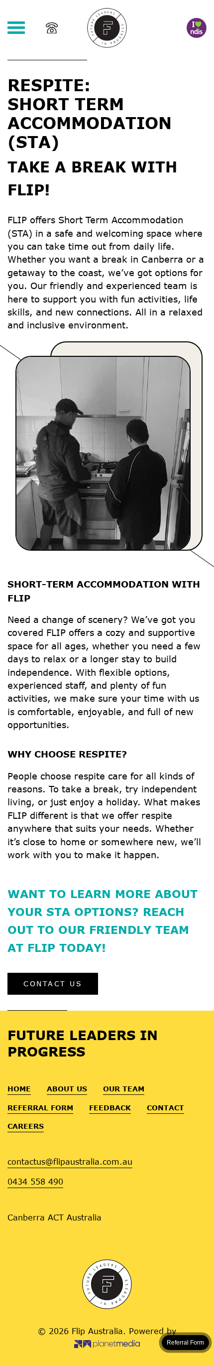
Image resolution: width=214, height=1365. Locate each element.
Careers (25, 1126)
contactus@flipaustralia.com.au (69, 1161)
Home (19, 1088)
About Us (67, 1088)
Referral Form (40, 1107)
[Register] (197, 28)
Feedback (110, 1107)
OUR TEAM (123, 1088)
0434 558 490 (35, 1181)
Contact (165, 1107)
